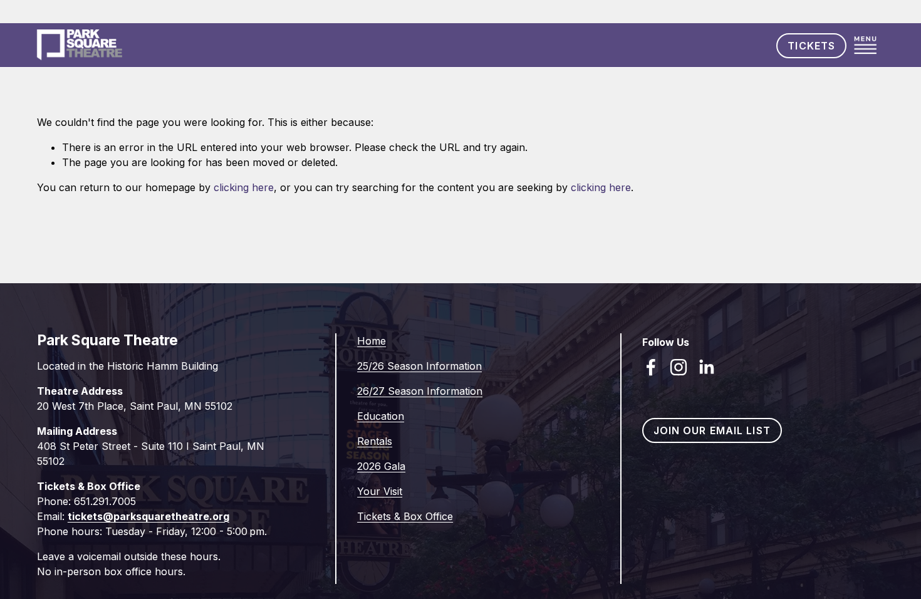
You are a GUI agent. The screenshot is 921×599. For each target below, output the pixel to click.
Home (371, 341)
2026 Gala (381, 466)
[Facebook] (651, 367)
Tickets (811, 45)
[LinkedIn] (706, 367)
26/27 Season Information (419, 391)
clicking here (244, 187)
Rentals (374, 441)
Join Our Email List (712, 430)
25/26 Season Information (419, 366)
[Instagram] (678, 367)
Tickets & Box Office (405, 516)
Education (380, 416)
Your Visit (379, 491)
